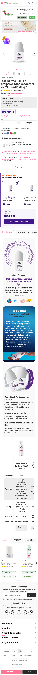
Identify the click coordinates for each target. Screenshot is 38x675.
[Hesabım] (33, 3)
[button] (16, 69)
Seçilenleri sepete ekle (19, 221)
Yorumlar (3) (18, 91)
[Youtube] (7, 614)
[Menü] (2, 3)
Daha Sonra (22, 17)
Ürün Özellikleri (7, 232)
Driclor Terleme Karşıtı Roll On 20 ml (9, 563)
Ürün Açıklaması (23, 232)
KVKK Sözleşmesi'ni (11, 599)
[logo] (11, 3)
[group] (19, 52)
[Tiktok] (25, 614)
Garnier (24, 561)
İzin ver (32, 17)
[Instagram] (30, 614)
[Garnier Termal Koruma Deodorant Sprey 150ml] (29, 552)
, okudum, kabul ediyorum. (19, 599)
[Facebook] (19, 614)
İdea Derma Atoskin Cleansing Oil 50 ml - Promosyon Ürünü (20, 152)
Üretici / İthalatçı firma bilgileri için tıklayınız (18, 116)
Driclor (4, 561)
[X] (13, 614)
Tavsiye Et (15, 128)
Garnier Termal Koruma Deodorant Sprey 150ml (28, 563)
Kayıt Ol (31, 595)
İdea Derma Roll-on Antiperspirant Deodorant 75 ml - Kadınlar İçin (20, 158)
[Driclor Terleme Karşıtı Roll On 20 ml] (9, 552)
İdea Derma (7, 78)
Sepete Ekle (11, 672)
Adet (2, 119)
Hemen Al (29, 672)
